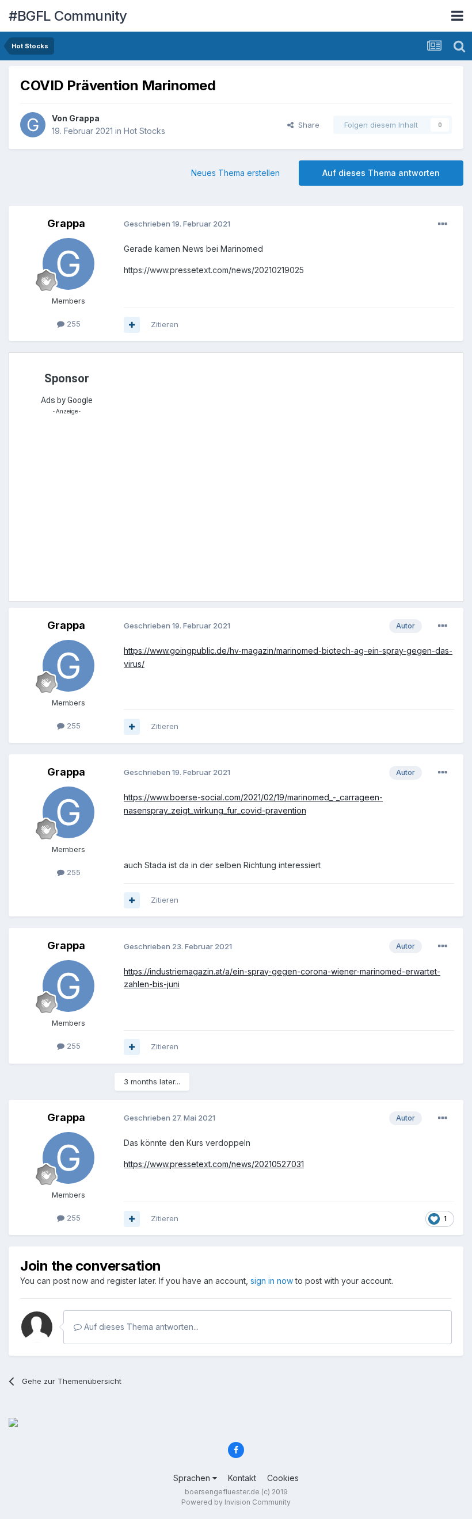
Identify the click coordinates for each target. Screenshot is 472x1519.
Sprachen (192, 1478)
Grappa (84, 118)
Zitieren (164, 324)
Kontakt (242, 1478)
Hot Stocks (144, 131)
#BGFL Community (68, 15)
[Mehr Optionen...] (442, 224)
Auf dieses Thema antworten (381, 173)
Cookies (283, 1478)
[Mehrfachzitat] (132, 325)
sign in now (271, 1281)
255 (72, 323)
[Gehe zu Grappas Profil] (32, 124)
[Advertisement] (243, 511)
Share (306, 124)
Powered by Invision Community (236, 1502)
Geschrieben (177, 223)
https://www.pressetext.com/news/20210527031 (214, 1164)
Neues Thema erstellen (235, 173)
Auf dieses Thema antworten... (140, 1327)
